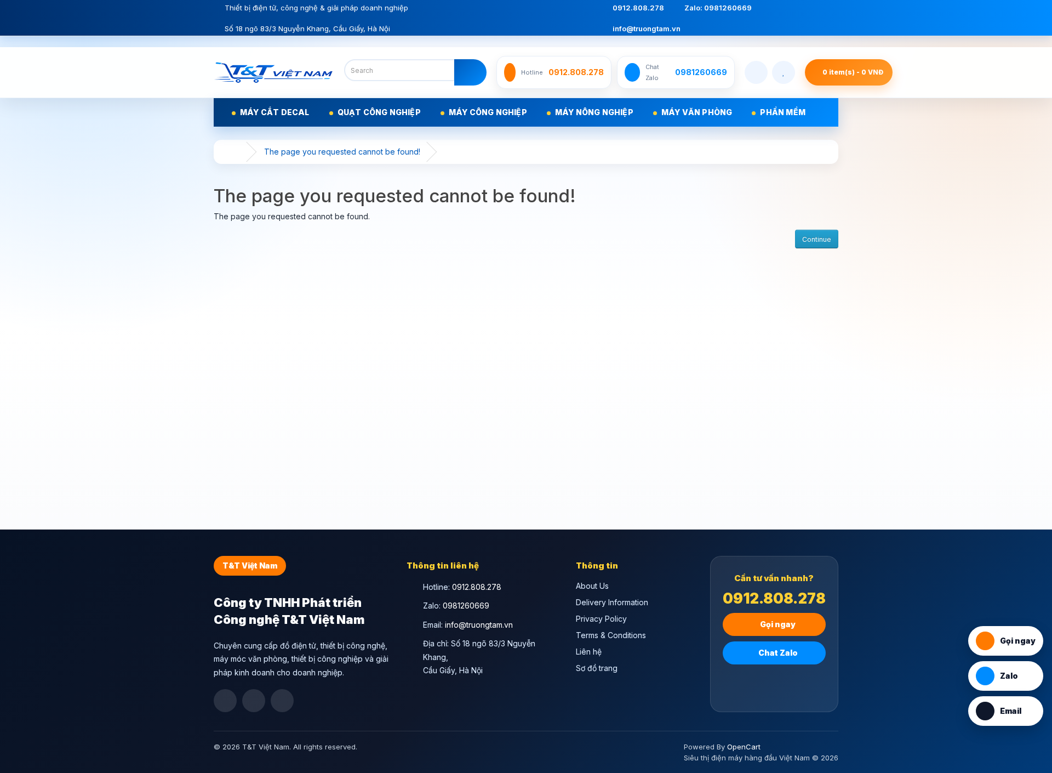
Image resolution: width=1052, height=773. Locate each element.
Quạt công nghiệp (379, 112)
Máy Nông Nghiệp (594, 112)
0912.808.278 (637, 7)
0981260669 (466, 605)
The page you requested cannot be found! (342, 151)
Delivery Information (612, 602)
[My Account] (756, 72)
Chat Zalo (777, 652)
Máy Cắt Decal (275, 112)
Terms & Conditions (611, 635)
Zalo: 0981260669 (717, 7)
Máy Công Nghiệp (488, 112)
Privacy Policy (601, 618)
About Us (592, 585)
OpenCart (744, 746)
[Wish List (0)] (783, 72)
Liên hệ (589, 651)
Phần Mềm (782, 112)
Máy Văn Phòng (697, 112)
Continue (816, 239)
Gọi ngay (777, 624)
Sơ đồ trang (597, 668)
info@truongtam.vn (646, 28)
